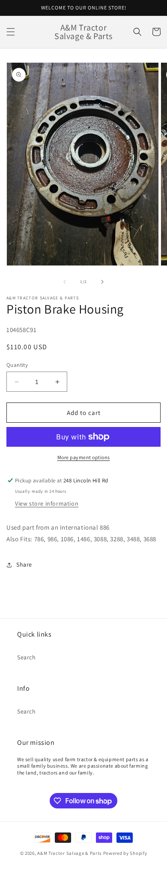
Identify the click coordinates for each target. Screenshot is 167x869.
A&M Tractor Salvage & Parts (69, 853)
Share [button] (24, 564)
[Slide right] (102, 281)
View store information (46, 503)
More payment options (83, 457)
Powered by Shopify (125, 853)
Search (26, 657)
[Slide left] (64, 281)
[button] (10, 31)
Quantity (17, 365)
